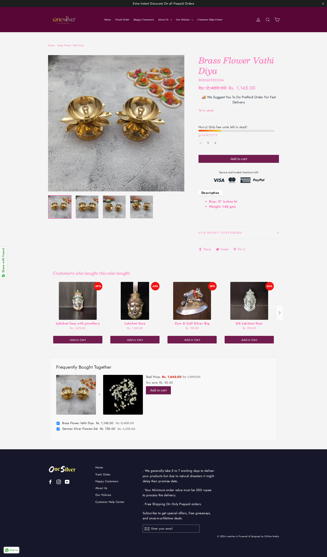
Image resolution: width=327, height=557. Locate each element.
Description (210, 192)
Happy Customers (143, 19)
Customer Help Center (210, 19)
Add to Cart (78, 339)
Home (107, 19)
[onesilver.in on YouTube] (67, 481)
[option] (116, 123)
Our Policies (183, 19)
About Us (163, 19)
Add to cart (158, 390)
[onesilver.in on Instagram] (58, 481)
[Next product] (279, 312)
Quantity (208, 135)
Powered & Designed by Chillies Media (259, 536)
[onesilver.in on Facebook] (50, 481)
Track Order (122, 19)
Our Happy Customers (220, 233)
